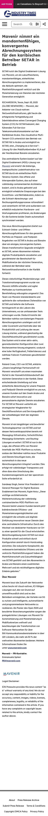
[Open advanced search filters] (37, 24)
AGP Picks (7, 4)
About (12, 800)
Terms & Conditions (35, 805)
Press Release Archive (28, 800)
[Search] (31, 24)
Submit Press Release (13, 805)
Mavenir (6, 166)
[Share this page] (44, 24)
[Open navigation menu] (4, 24)
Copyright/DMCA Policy (16, 811)
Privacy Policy (37, 811)
